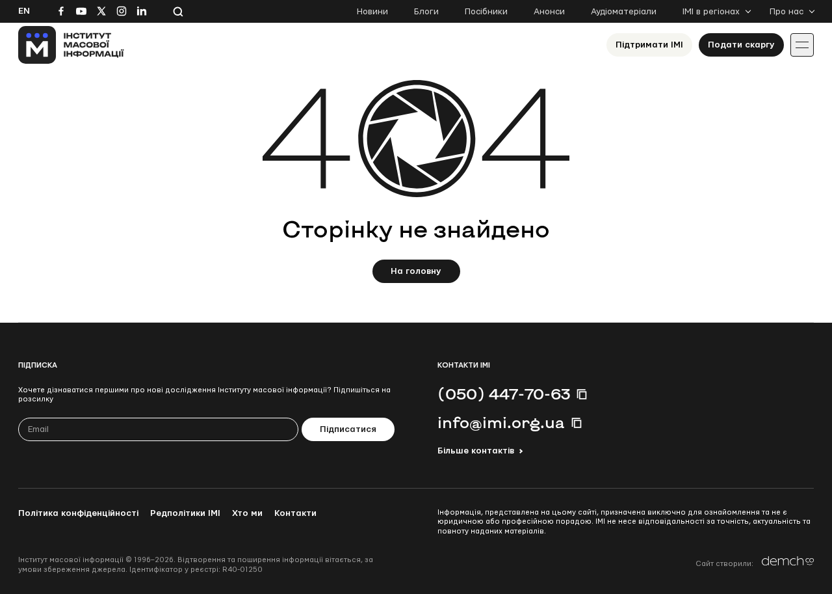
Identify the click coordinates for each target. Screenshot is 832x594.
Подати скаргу (741, 44)
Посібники (486, 11)
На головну (416, 271)
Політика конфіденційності (78, 513)
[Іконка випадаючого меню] (802, 45)
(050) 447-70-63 (503, 393)
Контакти (295, 513)
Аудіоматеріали (623, 11)
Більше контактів (475, 450)
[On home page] (71, 45)
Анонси (549, 11)
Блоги (426, 11)
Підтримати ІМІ (649, 44)
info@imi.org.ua (501, 422)
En (24, 11)
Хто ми (247, 513)
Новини (372, 11)
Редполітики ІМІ (185, 513)
